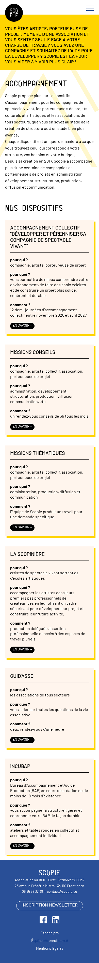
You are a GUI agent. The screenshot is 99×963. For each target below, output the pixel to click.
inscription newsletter (50, 905)
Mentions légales (49, 949)
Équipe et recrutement (49, 941)
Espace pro (49, 933)
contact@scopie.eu (62, 892)
